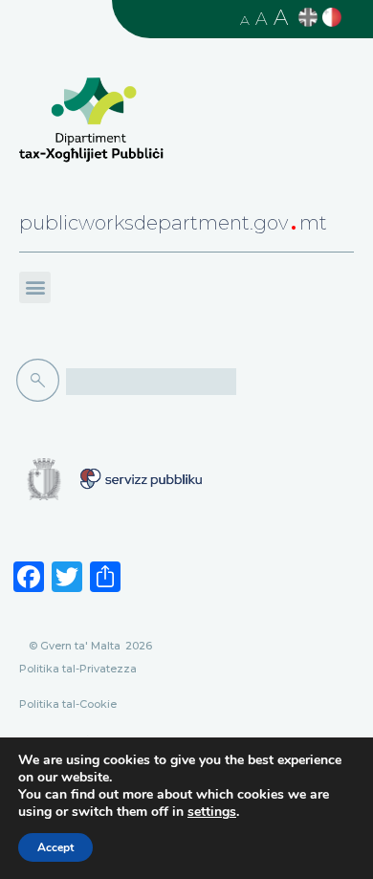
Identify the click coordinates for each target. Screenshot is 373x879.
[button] (35, 287)
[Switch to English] (310, 18)
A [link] (245, 20)
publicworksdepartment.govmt (173, 222)
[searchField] (151, 381)
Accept (55, 847)
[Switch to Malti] (334, 18)
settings (211, 812)
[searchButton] (41, 380)
